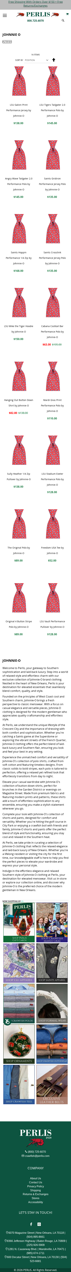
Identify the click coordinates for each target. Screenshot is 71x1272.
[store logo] (37, 14)
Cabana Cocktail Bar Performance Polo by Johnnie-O (52, 332)
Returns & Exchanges (35, 1194)
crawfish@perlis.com (37, 1156)
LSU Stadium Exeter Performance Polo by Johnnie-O (52, 479)
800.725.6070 (35, 20)
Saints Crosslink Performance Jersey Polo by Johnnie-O (52, 258)
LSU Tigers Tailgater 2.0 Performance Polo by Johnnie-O (52, 110)
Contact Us (35, 1182)
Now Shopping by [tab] (11, 901)
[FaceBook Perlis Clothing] (31, 1224)
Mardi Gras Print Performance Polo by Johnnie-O (52, 405)
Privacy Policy (35, 1186)
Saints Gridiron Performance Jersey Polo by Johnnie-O (52, 184)
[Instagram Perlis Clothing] (39, 1224)
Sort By (19, 60)
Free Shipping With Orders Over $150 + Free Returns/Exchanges (35, 3)
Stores (35, 1198)
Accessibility (35, 1202)
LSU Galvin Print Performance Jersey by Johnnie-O (18, 110)
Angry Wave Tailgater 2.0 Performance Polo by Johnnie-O (18, 184)
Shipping (35, 1190)
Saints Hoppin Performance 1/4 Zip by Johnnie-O (19, 258)
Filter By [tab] (7, 41)
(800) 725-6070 (37, 1151)
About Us (35, 1178)
